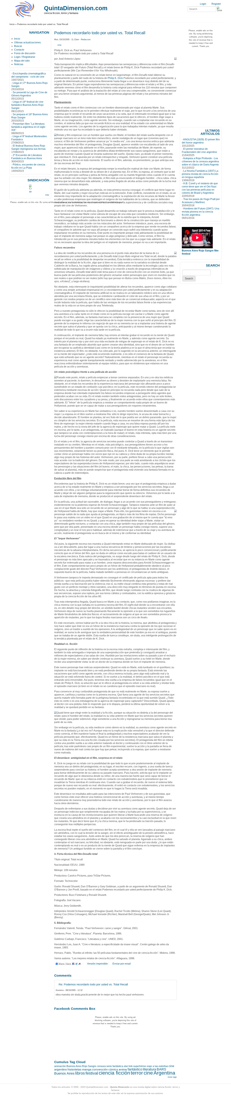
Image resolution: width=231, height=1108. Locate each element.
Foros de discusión (24, 53)
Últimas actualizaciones (27, 42)
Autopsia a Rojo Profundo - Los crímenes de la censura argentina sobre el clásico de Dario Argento (200, 161)
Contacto (19, 49)
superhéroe (139, 1066)
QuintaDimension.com (75, 8)
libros (80, 1073)
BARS (161, 1069)
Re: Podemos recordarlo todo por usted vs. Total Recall (93, 984)
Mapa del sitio (22, 60)
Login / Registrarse (24, 57)
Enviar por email (122, 963)
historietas (74, 1069)
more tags (172, 1077)
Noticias (18, 64)
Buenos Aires (64, 1073)
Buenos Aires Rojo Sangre (81, 1066)
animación (60, 1066)
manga (86, 1069)
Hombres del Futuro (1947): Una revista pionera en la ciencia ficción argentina (200, 211)
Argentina (164, 1073)
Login (203, 4)
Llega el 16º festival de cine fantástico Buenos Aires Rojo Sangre (27, 104)
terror (137, 1073)
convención (100, 1069)
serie (109, 1066)
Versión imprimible (97, 963)
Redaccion (86, 39)
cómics (113, 1069)
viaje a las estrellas (157, 1066)
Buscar (18, 46)
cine (59, 45)
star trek (128, 1066)
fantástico (135, 1069)
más (47, 195)
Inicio (12, 24)
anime (123, 1069)
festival (91, 1073)
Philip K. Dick (115, 78)
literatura (149, 1069)
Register (216, 4)
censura (101, 1066)
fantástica (118, 1066)
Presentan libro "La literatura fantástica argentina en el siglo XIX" (28, 126)
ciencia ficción (114, 1073)
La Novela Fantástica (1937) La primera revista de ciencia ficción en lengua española (200, 174)
